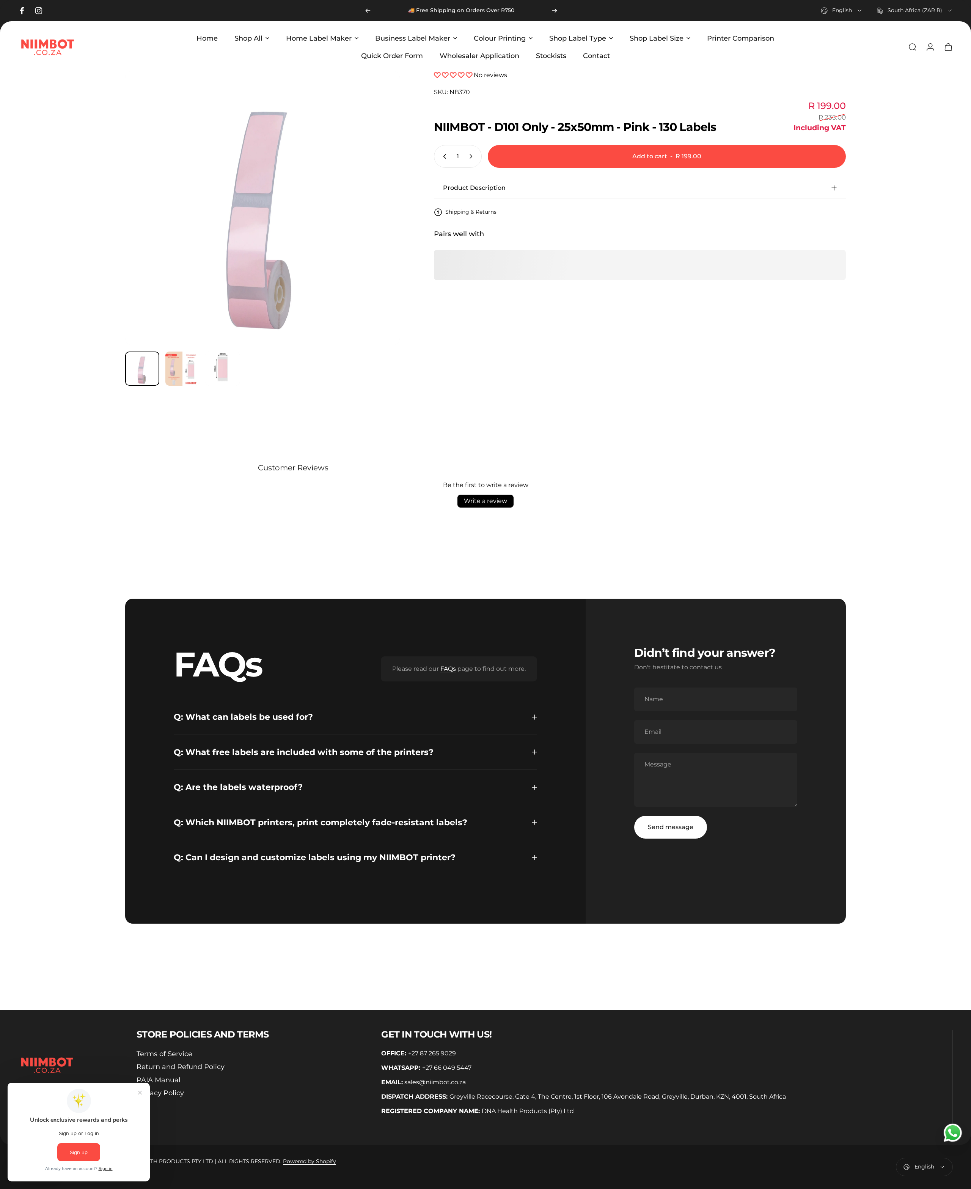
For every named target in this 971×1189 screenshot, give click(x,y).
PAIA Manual (159, 1080)
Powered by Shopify (309, 1161)
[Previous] (368, 10)
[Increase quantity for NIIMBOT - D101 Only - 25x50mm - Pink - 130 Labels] (472, 156)
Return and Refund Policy (181, 1067)
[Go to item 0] (142, 369)
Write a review (485, 501)
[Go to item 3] (223, 369)
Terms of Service (164, 1054)
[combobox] (842, 10)
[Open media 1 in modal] (262, 208)
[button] (454, 75)
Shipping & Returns (470, 212)
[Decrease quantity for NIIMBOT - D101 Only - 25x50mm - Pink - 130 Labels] (443, 156)
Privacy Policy (160, 1093)
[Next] (554, 10)
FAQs (448, 668)
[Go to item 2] (182, 369)
